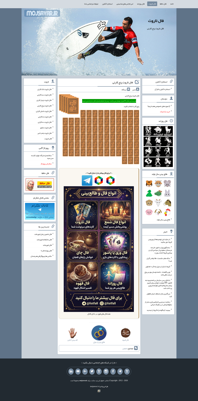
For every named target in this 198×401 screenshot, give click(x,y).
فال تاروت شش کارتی (44, 111)
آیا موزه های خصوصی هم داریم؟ (158, 106)
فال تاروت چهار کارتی (44, 100)
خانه (172, 4)
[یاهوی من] (127, 371)
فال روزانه (141, 4)
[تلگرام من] (120, 371)
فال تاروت (152, 4)
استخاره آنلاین (107, 4)
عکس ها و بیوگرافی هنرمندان (41, 256)
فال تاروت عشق (46, 127)
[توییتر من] (92, 371)
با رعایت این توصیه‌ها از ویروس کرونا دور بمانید (160, 240)
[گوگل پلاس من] (85, 371)
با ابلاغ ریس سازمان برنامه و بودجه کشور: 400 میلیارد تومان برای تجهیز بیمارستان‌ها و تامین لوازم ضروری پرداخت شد (158, 284)
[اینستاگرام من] (106, 371)
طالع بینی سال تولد (163, 219)
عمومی (124, 348)
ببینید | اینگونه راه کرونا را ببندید (158, 310)
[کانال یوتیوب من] (78, 371)
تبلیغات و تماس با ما (91, 4)
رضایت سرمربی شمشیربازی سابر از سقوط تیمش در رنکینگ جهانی (158, 303)
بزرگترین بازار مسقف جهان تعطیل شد (159, 295)
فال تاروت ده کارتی (45, 122)
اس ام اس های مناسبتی (125, 4)
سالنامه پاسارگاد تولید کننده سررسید (42, 157)
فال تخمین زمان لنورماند (43, 234)
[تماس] (99, 371)
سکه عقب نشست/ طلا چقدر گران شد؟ (159, 259)
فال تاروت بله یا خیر (44, 133)
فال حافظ (163, 4)
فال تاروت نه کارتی (45, 116)
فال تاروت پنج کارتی (122, 82)
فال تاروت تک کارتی (44, 89)
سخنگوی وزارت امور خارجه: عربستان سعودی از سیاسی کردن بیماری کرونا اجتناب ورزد (160, 250)
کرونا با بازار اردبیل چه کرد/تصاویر (157, 266)
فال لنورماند (47, 245)
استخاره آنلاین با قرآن (162, 89)
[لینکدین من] (71, 371)
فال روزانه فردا (46, 250)
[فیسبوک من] (113, 371)
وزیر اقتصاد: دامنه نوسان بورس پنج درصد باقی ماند (158, 273)
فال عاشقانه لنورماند (44, 239)
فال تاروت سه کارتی (44, 94)
